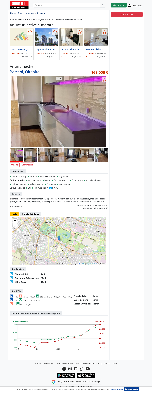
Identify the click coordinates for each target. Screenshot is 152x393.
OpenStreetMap (92, 264)
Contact (106, 363)
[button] (58, 238)
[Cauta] (102, 5)
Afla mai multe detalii (116, 389)
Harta (14, 214)
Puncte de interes (30, 214)
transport (28, 164)
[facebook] (64, 369)
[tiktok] (81, 369)
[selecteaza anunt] (30, 32)
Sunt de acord (131, 389)
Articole (38, 363)
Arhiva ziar (49, 363)
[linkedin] (75, 369)
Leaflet (82, 264)
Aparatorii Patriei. (46, 49)
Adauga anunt (118, 5)
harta (15, 164)
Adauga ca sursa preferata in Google (78, 381)
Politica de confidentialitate (88, 363)
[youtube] (88, 369)
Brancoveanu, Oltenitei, (24, 49)
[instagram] (70, 369)
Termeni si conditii (64, 363)
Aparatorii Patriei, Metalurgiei (77, 49)
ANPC (114, 363)
